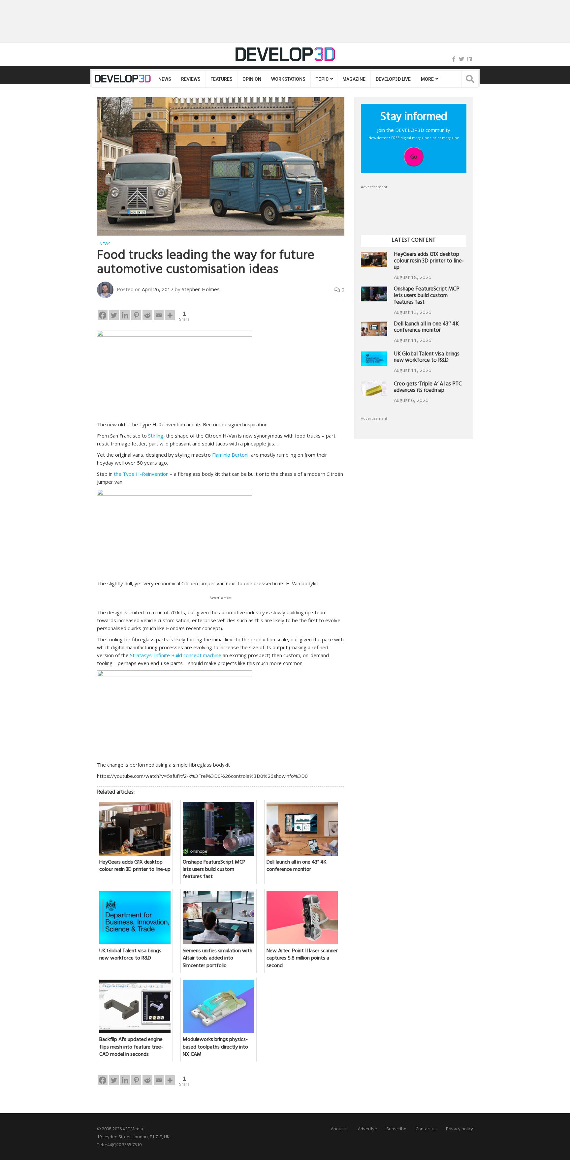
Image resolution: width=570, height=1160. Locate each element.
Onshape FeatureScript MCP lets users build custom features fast (426, 296)
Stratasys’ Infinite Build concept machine (175, 655)
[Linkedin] (125, 315)
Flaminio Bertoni (230, 454)
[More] (170, 315)
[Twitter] (461, 59)
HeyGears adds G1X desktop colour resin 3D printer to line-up (429, 261)
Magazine (353, 79)
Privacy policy (459, 1129)
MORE (427, 79)
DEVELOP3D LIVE (393, 79)
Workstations (288, 79)
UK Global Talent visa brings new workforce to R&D (426, 358)
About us (340, 1129)
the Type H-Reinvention (141, 474)
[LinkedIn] (469, 59)
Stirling (155, 435)
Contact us (426, 1129)
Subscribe (396, 1129)
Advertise (367, 1129)
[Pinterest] (136, 315)
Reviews (190, 79)
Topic (322, 79)
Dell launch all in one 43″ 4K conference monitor (426, 328)
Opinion (251, 79)
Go (413, 156)
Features (221, 79)
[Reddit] (147, 315)
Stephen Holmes (201, 289)
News (164, 79)
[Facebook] (454, 59)
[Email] (159, 315)
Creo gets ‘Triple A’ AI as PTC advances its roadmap (428, 388)
